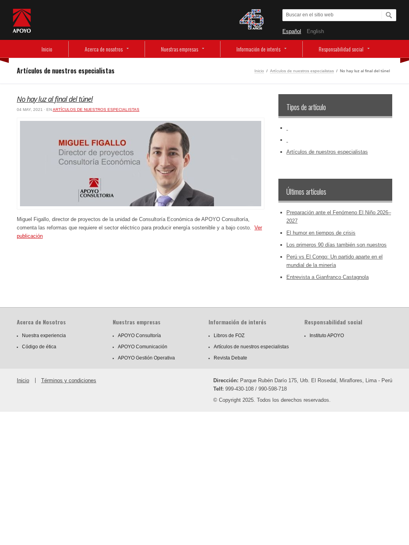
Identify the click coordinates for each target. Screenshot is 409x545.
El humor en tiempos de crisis (320, 233)
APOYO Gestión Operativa (146, 358)
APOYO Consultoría (139, 335)
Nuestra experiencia (44, 335)
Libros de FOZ (229, 335)
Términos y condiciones (68, 380)
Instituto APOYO (327, 335)
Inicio (47, 49)
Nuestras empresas (179, 49)
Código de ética (39, 347)
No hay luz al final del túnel (55, 99)
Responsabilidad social (341, 49)
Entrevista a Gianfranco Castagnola (327, 277)
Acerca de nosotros (104, 49)
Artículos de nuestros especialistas (302, 71)
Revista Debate (230, 358)
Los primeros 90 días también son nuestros (336, 245)
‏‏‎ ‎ (287, 128)
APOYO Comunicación (142, 347)
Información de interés (258, 49)
